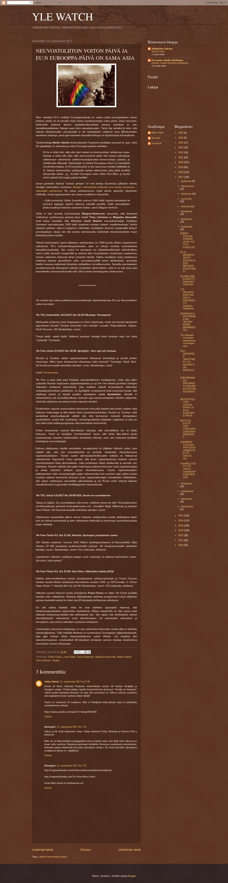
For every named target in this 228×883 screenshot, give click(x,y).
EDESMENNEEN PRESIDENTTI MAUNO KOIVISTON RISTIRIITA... (188, 386)
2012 (181, 535)
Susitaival (156, 143)
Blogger (132, 876)
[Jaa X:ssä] (82, 652)
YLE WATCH (62, 16)
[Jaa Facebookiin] (85, 652)
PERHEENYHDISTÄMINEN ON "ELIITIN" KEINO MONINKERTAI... (188, 322)
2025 (181, 137)
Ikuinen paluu (158, 51)
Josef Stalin (69, 657)
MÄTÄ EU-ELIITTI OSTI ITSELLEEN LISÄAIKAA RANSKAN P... (188, 429)
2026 (181, 132)
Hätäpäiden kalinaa (162, 48)
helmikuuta (186, 498)
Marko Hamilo (124, 657)
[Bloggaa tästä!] (79, 652)
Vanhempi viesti (129, 849)
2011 (181, 540)
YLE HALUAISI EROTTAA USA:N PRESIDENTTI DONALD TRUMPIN (187, 299)
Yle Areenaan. (51, 372)
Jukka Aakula (51, 681)
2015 (181, 520)
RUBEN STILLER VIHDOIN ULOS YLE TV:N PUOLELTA (187, 240)
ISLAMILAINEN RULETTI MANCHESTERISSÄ (187, 280)
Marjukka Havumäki (105, 657)
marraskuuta (187, 186)
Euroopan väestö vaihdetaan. (168, 60)
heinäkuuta (186, 211)
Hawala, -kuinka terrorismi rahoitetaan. (170, 63)
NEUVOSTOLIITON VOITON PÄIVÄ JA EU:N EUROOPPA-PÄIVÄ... (187, 407)
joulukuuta (186, 181)
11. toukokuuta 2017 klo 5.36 (75, 681)
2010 (181, 545)
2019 (181, 167)
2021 (181, 157)
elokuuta (185, 206)
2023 (181, 147)
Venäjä (55, 660)
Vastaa (47, 716)
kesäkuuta (186, 219)
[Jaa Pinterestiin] (89, 652)
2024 (181, 142)
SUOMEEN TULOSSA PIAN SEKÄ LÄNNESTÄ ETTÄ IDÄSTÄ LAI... (188, 450)
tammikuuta (187, 506)
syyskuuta (186, 198)
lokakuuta (186, 193)
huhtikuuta (186, 483)
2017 (181, 177)
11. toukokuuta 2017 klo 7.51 (71, 726)
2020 (181, 162)
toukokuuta (186, 226)
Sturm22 (155, 138)
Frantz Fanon (55, 657)
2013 (181, 530)
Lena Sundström (85, 657)
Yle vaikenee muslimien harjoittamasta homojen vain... (188, 340)
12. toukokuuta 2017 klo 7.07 (72, 765)
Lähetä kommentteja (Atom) (52, 856)
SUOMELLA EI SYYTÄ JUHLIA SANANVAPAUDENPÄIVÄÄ (188, 470)
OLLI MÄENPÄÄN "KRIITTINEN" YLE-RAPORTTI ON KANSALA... (187, 362)
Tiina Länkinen (43, 660)
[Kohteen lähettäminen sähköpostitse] (75, 652)
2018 (181, 172)
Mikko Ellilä (157, 132)
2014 (181, 525)
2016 (181, 515)
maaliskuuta (187, 491)
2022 (181, 152)
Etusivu (86, 849)
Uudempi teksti (42, 849)
